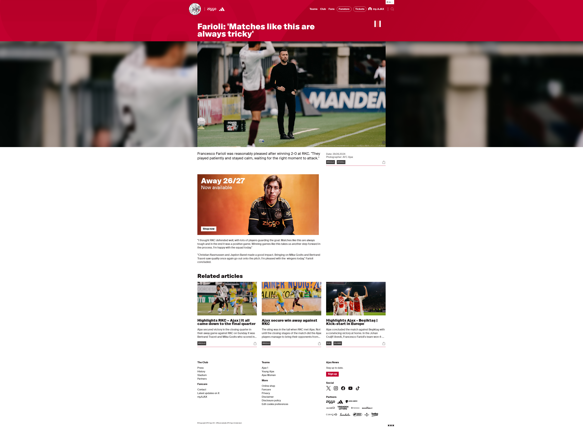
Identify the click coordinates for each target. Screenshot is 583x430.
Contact (201, 389)
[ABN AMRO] (351, 402)
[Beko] (375, 415)
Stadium (202, 375)
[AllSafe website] (357, 415)
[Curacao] (331, 414)
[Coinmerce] (355, 408)
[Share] (384, 162)
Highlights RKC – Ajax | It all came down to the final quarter (226, 322)
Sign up (332, 374)
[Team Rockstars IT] (367, 408)
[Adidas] (222, 9)
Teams (313, 9)
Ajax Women (269, 375)
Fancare (266, 389)
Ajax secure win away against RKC (289, 322)
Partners (202, 378)
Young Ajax (268, 371)
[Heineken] (367, 415)
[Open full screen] (384, 142)
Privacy (266, 393)
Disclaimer (268, 396)
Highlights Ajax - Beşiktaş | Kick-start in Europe (351, 322)
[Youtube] (350, 388)
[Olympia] (330, 408)
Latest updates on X (208, 393)
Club (323, 9)
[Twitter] (328, 388)
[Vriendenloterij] (342, 408)
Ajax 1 (265, 367)
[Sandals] (345, 414)
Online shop (268, 386)
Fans (331, 9)
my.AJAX (202, 396)
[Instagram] (335, 388)
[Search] (392, 9)
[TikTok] (357, 388)
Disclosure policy (271, 400)
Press (200, 367)
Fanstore (344, 9)
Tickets (359, 9)
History (201, 371)
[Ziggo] (211, 9)
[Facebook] (343, 388)
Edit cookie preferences (275, 404)
